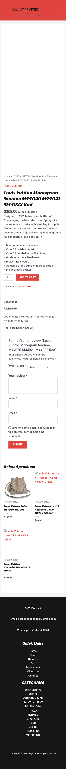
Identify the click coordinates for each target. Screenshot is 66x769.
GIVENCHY (33, 718)
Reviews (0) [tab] (11, 308)
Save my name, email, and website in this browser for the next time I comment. (31, 432)
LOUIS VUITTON (21, 176)
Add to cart (27, 277)
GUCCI (33, 694)
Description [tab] (11, 302)
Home (7, 176)
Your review (17, 375)
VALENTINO (33, 735)
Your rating (17, 365)
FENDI (33, 723)
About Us (33, 659)
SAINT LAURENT (33, 702)
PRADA (33, 710)
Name (12, 398)
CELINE (33, 727)
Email (12, 413)
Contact (33, 675)
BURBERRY (33, 731)
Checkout (33, 671)
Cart (33, 663)
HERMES (33, 714)
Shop (33, 655)
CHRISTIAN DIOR (33, 698)
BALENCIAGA (33, 706)
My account (33, 667)
